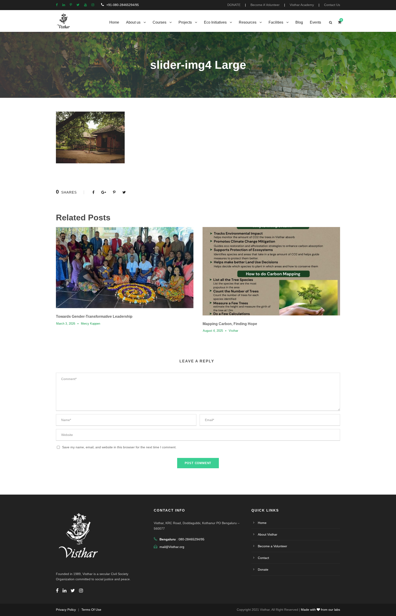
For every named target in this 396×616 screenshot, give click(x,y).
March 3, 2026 (65, 323)
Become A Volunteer (265, 5)
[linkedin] (63, 5)
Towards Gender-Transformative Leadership (94, 316)
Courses (159, 22)
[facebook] (57, 5)
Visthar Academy (302, 5)
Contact (263, 558)
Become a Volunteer (272, 546)
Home (114, 22)
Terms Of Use (91, 609)
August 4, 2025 (213, 330)
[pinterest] (71, 5)
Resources (247, 22)
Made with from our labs (320, 609)
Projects (185, 22)
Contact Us (332, 5)
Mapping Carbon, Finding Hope (230, 324)
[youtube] (85, 5)
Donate (263, 569)
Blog (299, 22)
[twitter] (78, 5)
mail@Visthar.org (172, 547)
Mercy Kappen (90, 323)
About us (133, 22)
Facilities (276, 22)
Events (315, 22)
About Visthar (267, 534)
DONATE (233, 5)
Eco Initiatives (215, 22)
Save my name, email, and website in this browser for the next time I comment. (119, 447)
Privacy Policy (66, 609)
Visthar (233, 330)
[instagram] (92, 5)
